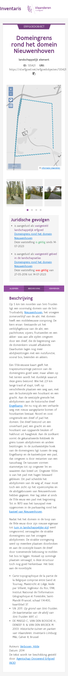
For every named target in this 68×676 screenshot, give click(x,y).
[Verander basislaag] (11, 106)
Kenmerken (54, 288)
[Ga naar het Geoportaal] (11, 100)
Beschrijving (34, 288)
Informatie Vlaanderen (51, 168)
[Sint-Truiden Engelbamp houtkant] (33, 192)
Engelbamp (16, 405)
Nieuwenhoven (33, 312)
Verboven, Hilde (29, 646)
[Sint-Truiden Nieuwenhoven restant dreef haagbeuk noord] (15, 192)
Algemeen (14, 288)
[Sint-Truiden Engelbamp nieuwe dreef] (52, 192)
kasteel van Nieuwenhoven (25, 511)
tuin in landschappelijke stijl (31, 527)
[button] (27, 210)
